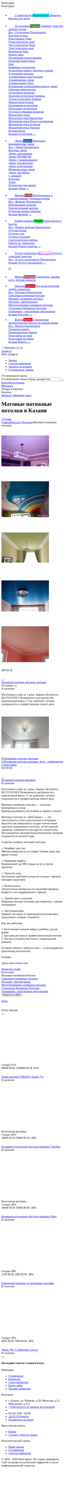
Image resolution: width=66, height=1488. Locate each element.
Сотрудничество (18, 1382)
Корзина (6, 395)
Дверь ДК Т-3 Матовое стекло (19, 1349)
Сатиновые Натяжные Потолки (20, 988)
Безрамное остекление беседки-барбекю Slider (29, 1216)
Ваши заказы (16, 1446)
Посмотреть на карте (20, 1419)
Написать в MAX (12, 994)
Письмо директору (19, 1388)
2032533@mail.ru (18, 1416)
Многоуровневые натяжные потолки (23, 984)
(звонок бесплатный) (31, 1406)
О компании (15, 1375)
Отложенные (16, 1449)
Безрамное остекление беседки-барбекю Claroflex (31, 1146)
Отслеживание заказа (14, 379)
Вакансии (14, 1379)
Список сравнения (19, 363)
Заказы (12, 360)
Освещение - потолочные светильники (24, 991)
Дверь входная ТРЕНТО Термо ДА (22, 1076)
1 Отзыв (6, 419)
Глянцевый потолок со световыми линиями (27, 1283)
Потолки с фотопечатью (15, 981)
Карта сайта (15, 1385)
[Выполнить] (62, 380)
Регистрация (16, 382)
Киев (4, 1000)
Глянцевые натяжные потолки (19, 978)
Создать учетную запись (23, 1434)
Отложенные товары (20, 369)
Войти (5, 382)
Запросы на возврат (20, 366)
